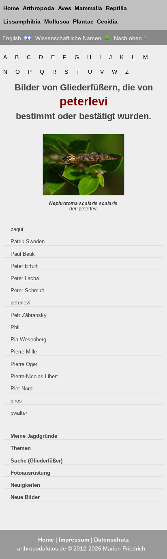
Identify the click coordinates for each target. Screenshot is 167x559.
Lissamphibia (22, 21)
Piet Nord (21, 389)
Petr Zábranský (29, 315)
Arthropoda (38, 8)
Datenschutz (111, 539)
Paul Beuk (23, 254)
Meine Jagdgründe (34, 436)
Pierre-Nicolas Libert (34, 376)
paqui (17, 229)
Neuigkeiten (25, 485)
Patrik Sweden (28, 241)
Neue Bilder (25, 497)
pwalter (19, 413)
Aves (64, 8)
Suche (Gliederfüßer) (36, 461)
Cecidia (107, 21)
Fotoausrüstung (30, 473)
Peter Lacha (25, 278)
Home (11, 8)
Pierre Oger (24, 364)
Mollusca (56, 21)
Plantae (83, 21)
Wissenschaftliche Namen (70, 38)
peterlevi (20, 303)
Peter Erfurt (24, 266)
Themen (21, 448)
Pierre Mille (24, 352)
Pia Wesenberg (28, 339)
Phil (15, 327)
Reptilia (116, 8)
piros (16, 401)
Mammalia (88, 8)
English (13, 38)
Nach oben (128, 38)
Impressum (74, 539)
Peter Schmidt (27, 290)
